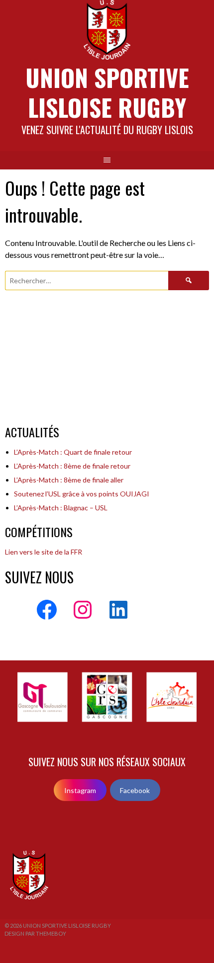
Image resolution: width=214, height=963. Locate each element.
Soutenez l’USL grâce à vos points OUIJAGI (81, 493)
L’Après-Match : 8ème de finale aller (68, 480)
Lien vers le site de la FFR (43, 552)
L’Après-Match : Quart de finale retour (73, 452)
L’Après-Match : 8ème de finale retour (72, 466)
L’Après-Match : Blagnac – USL (60, 507)
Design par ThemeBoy (35, 933)
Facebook (135, 790)
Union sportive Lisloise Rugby (107, 92)
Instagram (80, 790)
